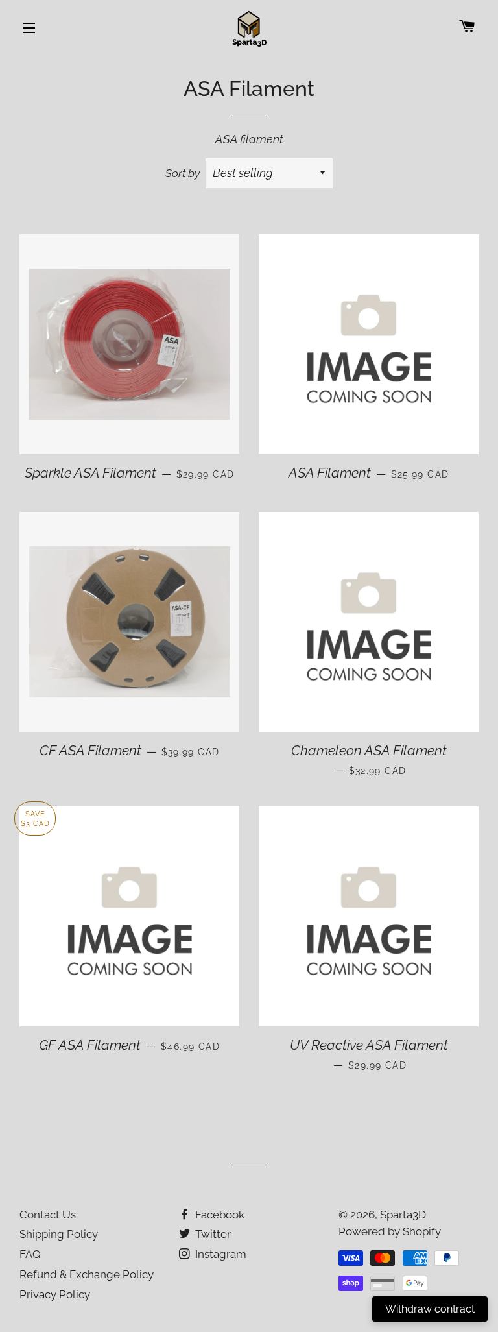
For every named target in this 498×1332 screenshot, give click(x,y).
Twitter (212, 1234)
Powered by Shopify (389, 1231)
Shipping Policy (58, 1234)
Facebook (218, 1214)
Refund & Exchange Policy (86, 1274)
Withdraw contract (430, 1309)
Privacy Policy (54, 1294)
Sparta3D (403, 1214)
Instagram (219, 1254)
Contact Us (47, 1214)
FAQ (30, 1254)
